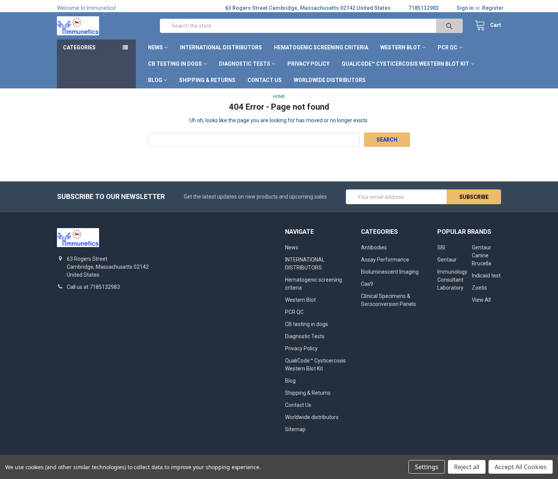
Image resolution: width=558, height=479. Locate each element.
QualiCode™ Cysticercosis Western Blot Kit (405, 64)
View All (481, 300)
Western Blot (400, 47)
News (155, 47)
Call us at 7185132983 (93, 287)
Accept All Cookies (521, 467)
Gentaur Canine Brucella (481, 255)
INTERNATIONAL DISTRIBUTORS (221, 47)
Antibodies (374, 247)
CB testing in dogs (175, 64)
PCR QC (447, 47)
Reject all (466, 467)
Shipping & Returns (207, 80)
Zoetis (479, 288)
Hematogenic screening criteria (321, 47)
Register (493, 8)
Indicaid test (486, 276)
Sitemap (295, 429)
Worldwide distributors (330, 80)
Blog (155, 80)
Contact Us (264, 80)
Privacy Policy (308, 64)
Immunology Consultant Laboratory (452, 280)
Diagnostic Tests (244, 64)
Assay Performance (385, 260)
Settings (426, 467)
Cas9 (367, 284)
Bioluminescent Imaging (390, 272)
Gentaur (447, 260)
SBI (441, 247)
